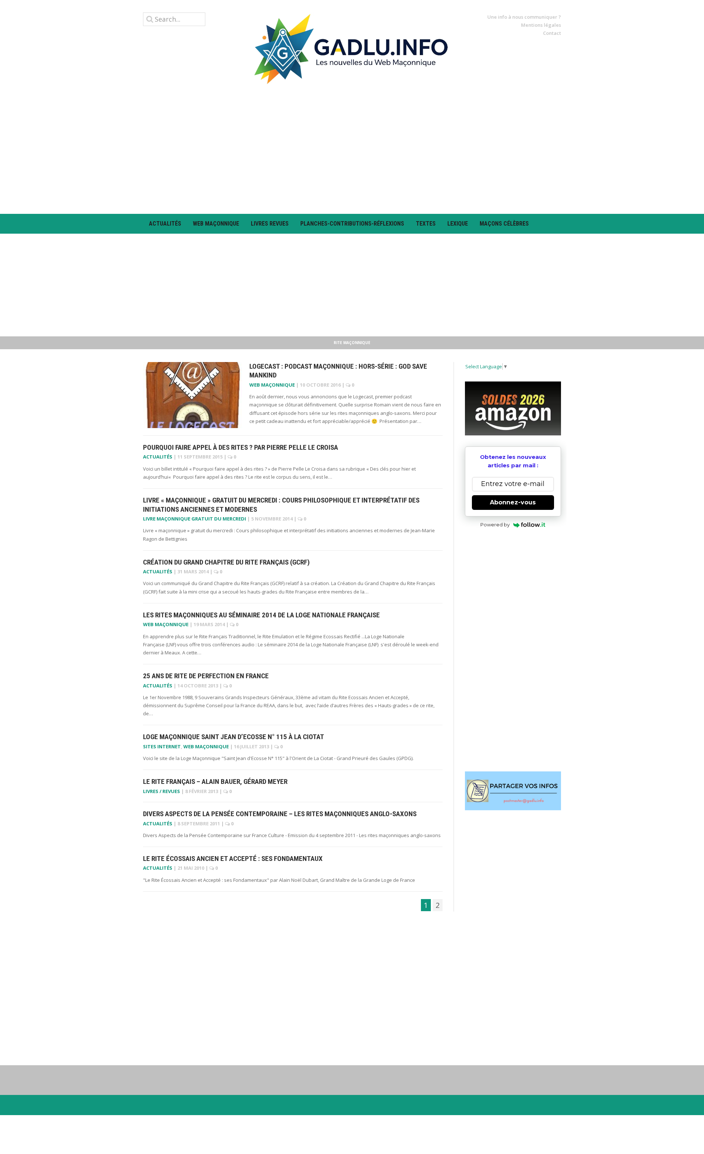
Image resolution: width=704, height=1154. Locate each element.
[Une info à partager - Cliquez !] (513, 790)
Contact (552, 33)
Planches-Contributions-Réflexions (352, 223)
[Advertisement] (352, 149)
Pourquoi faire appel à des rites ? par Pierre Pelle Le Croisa (240, 447)
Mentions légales (541, 25)
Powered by (495, 524)
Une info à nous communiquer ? (524, 17)
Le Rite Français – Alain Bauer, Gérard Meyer (215, 781)
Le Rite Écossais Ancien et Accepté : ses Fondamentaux (233, 858)
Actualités (165, 223)
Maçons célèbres (504, 223)
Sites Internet (162, 746)
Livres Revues (270, 223)
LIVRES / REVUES (161, 791)
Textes (426, 223)
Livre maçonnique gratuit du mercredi (194, 518)
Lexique (457, 223)
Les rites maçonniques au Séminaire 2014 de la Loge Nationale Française (261, 615)
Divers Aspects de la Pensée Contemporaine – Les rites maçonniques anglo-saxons (280, 814)
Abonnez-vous (513, 502)
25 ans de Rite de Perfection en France (206, 676)
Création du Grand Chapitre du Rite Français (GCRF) (226, 562)
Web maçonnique (216, 223)
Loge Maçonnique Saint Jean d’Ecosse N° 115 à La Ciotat (233, 737)
